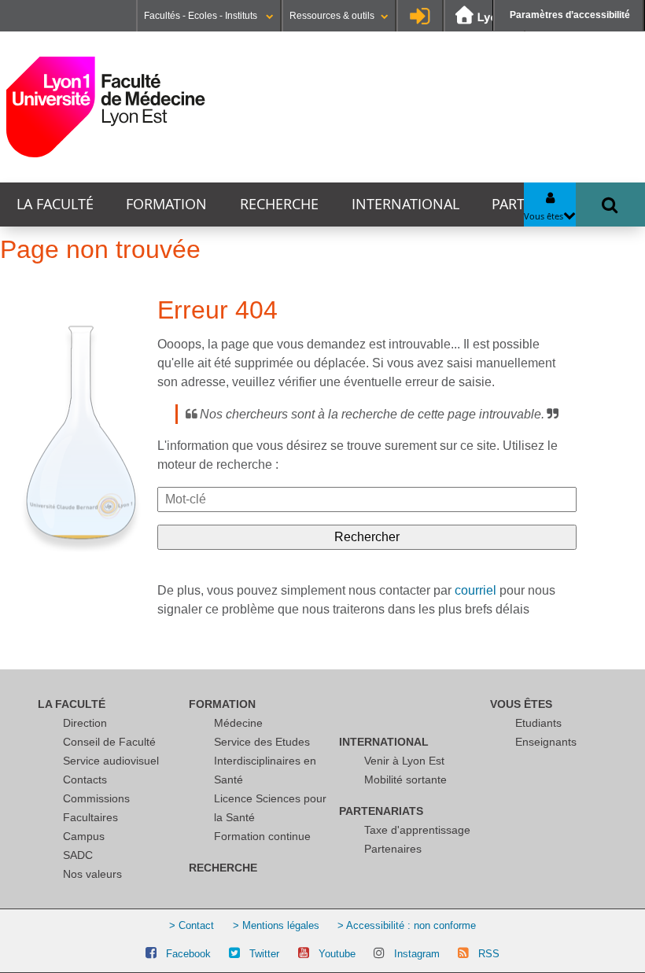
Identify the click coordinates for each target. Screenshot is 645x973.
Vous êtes (521, 704)
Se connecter (420, 15)
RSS (488, 954)
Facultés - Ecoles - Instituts (202, 15)
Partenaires (393, 848)
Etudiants (538, 723)
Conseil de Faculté (109, 741)
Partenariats (381, 811)
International (405, 204)
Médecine (238, 723)
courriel (475, 590)
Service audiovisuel (111, 760)
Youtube (337, 954)
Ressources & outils (331, 15)
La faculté (55, 204)
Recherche (279, 204)
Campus (84, 836)
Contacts (85, 779)
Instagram (417, 954)
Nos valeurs (92, 874)
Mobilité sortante (405, 779)
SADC (78, 855)
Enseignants (546, 741)
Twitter (264, 954)
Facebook (188, 954)
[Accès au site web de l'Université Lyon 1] (484, 16)
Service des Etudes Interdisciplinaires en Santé (265, 760)
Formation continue (262, 836)
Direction (85, 723)
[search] (367, 499)
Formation (166, 204)
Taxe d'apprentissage (417, 830)
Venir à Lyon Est (404, 760)
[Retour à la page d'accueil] (106, 106)
